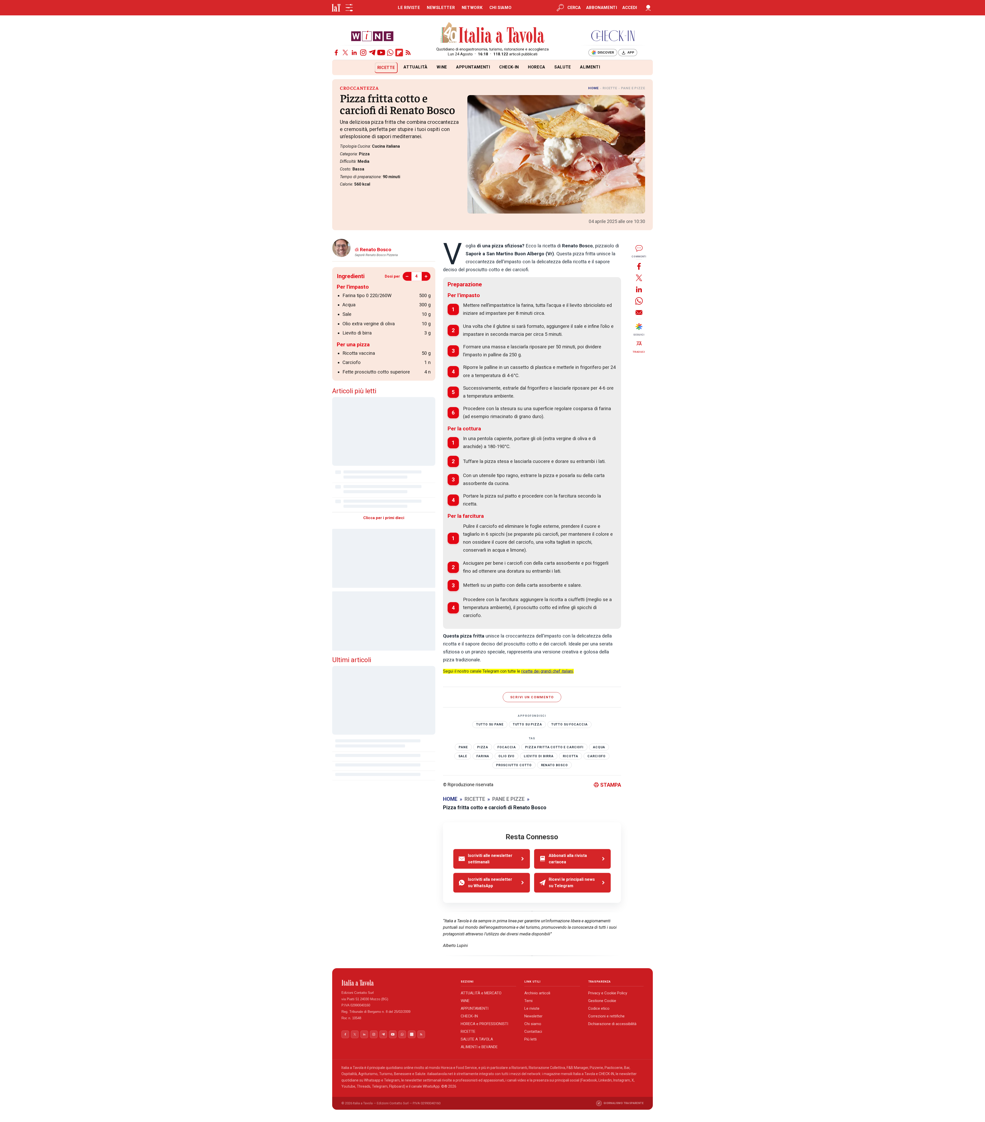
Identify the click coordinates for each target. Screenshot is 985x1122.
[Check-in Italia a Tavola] (613, 36)
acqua (599, 747)
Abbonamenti (601, 7)
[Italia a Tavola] (492, 33)
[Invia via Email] (639, 312)
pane (463, 747)
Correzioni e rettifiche (606, 1016)
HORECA (536, 67)
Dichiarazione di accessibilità (612, 1024)
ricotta (570, 756)
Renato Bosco (554, 765)
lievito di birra (539, 756)
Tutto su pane (489, 724)
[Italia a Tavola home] (396, 982)
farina (482, 756)
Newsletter (533, 1016)
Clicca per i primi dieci (383, 517)
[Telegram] (372, 52)
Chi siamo (532, 1024)
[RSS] (408, 52)
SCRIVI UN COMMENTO (532, 697)
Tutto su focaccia (569, 724)
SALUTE (562, 67)
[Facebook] (336, 52)
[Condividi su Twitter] (639, 278)
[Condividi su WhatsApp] (639, 301)
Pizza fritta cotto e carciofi (554, 747)
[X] (345, 52)
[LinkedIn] (354, 52)
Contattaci (533, 1031)
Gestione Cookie (602, 1000)
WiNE (442, 67)
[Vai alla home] (340, 67)
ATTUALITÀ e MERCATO (481, 993)
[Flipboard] (399, 52)
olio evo (506, 756)
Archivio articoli (537, 993)
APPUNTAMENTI (473, 67)
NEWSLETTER (441, 7)
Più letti (530, 1039)
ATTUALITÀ (415, 67)
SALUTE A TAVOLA (477, 1039)
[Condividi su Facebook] (639, 266)
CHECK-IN (509, 67)
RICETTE (386, 67)
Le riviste (531, 1008)
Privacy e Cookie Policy (607, 993)
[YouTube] (381, 52)
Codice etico (598, 1008)
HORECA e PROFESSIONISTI (484, 1024)
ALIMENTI (590, 67)
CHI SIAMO (500, 7)
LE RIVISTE (409, 7)
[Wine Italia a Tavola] (372, 36)
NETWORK (472, 7)
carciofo (596, 756)
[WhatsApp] (390, 52)
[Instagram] (363, 52)
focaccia (506, 747)
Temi (528, 1000)
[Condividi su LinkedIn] (639, 289)
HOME (593, 88)
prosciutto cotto (514, 765)
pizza (482, 747)
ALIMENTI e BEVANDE (479, 1047)
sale (462, 756)
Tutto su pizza (527, 724)
